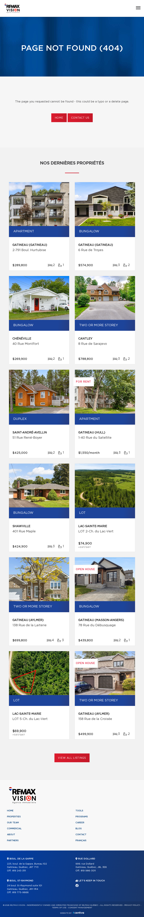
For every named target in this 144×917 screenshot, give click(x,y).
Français (81, 840)
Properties (14, 817)
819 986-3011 (88, 871)
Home (59, 118)
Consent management (80, 908)
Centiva (78, 913)
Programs (82, 817)
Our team (13, 823)
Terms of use (59, 908)
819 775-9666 (20, 892)
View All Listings (72, 758)
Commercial (14, 829)
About (11, 834)
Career (80, 823)
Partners (13, 840)
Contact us (80, 118)
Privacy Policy (132, 905)
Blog (79, 829)
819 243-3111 (19, 871)
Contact (81, 834)
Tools (79, 811)
